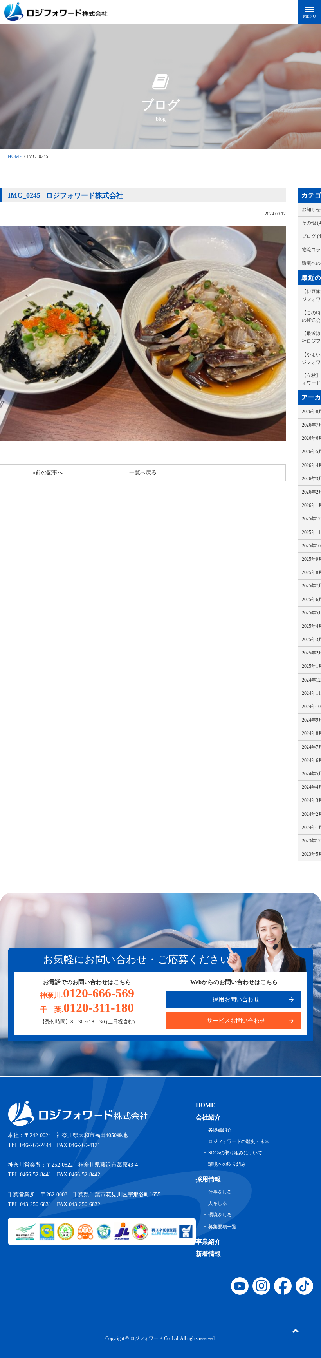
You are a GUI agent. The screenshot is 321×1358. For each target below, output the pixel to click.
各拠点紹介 (220, 1130)
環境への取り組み (227, 1164)
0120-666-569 (87, 993)
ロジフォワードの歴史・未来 (238, 1141)
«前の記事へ (48, 473)
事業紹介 (208, 1241)
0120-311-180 (87, 1008)
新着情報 (208, 1253)
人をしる (217, 1203)
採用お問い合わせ (236, 999)
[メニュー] (309, 12)
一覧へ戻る (143, 473)
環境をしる (220, 1215)
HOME (15, 156)
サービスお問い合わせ (236, 1020)
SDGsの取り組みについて (235, 1153)
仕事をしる (220, 1192)
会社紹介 (208, 1117)
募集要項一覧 (222, 1226)
